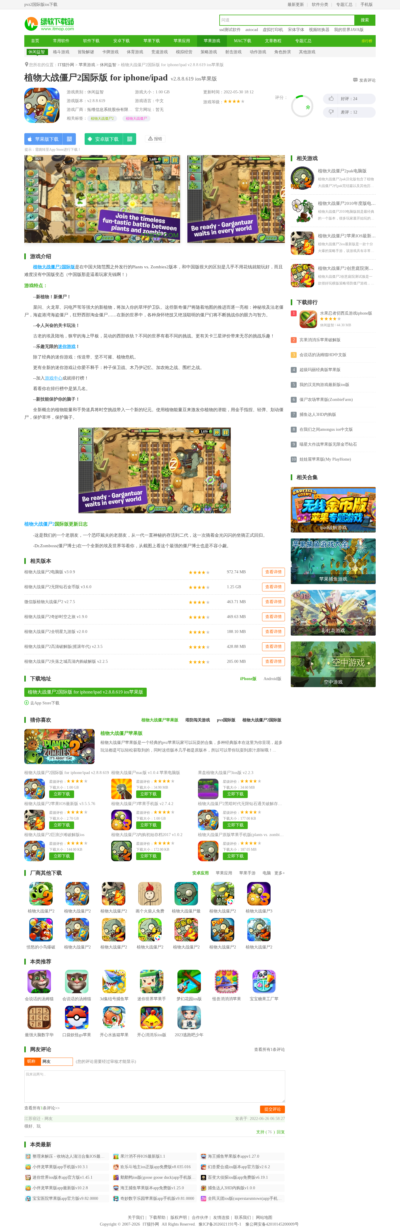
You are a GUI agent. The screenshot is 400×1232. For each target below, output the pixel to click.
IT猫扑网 (66, 65)
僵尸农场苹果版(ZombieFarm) (326, 399)
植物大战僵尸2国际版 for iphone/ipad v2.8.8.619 (66, 773)
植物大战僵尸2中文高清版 (77, 915)
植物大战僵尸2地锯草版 (150, 951)
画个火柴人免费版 (150, 915)
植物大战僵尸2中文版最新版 (222, 915)
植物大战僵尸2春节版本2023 (222, 951)
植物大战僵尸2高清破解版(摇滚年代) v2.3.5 (63, 646)
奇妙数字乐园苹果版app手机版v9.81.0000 (157, 1198)
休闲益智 (36, 52)
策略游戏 (209, 52)
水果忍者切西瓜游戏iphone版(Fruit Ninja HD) (346, 313)
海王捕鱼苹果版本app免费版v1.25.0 (152, 1188)
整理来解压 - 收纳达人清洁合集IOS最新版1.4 (71, 1156)
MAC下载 (242, 41)
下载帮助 (157, 1217)
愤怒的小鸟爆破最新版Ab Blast (41, 951)
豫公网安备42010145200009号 (272, 1224)
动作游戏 (258, 52)
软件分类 (320, 4)
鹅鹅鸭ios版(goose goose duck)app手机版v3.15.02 (158, 1177)
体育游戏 (135, 52)
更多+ (279, 873)
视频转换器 (319, 30)
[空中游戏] (333, 643)
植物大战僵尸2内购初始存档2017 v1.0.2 (146, 835)
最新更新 (296, 4)
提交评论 (272, 1109)
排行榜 (367, 41)
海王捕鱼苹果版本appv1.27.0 (233, 1156)
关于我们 (136, 1217)
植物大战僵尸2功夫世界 (113, 951)
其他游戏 (307, 52)
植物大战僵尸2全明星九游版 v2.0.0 (55, 631)
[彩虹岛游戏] (333, 592)
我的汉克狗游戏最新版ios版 (324, 384)
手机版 (366, 4)
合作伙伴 (200, 1217)
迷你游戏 (67, 346)
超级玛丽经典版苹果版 (320, 370)
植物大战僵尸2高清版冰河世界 (77, 951)
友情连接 (221, 1217)
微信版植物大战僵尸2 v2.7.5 (49, 602)
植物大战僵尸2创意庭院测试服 (186, 951)
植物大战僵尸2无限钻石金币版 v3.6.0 (57, 587)
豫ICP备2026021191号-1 (220, 1224)
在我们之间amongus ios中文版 (326, 429)
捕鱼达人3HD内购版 (318, 414)
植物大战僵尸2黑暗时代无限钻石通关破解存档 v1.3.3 (246, 804)
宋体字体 (296, 30)
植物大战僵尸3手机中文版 (259, 915)
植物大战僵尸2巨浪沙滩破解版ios (54, 835)
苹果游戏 (212, 41)
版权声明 (178, 1217)
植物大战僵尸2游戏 (41, 915)
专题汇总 (344, 4)
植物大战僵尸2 (102, 118)
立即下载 (62, 794)
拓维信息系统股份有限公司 (111, 109)
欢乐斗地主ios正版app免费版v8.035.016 (155, 1167)
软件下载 (91, 41)
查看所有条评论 (269, 1049)
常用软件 (61, 41)
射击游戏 (233, 52)
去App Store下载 (44, 703)
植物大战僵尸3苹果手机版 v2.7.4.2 (142, 804)
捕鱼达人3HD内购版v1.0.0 (231, 1188)
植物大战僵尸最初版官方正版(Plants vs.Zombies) (186, 924)
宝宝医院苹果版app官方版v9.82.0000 (65, 1198)
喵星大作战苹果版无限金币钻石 (328, 444)
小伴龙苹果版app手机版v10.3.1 (60, 1167)
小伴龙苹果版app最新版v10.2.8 (60, 1188)
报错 (157, 139)
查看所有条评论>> (42, 1108)
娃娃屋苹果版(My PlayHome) (325, 459)
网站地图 (264, 1217)
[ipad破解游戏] (333, 489)
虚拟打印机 (273, 30)
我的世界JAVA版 (349, 30)
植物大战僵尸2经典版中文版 (113, 915)
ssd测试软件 (230, 30)
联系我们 (243, 1217)
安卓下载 (121, 41)
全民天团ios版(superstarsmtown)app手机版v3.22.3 (246, 1198)
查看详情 (273, 572)
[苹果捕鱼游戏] (333, 540)
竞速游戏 (159, 52)
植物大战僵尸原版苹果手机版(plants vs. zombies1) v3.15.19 (250, 835)
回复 (281, 1132)
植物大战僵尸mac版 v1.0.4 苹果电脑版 (145, 773)
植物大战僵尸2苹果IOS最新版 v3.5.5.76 (59, 804)
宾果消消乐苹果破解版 (320, 340)
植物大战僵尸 (136, 118)
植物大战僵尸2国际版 (54, 267)
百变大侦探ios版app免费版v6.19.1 (238, 1177)
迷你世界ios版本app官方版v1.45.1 (63, 1177)
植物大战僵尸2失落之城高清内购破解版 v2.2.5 (66, 661)
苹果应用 (182, 41)
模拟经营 (184, 52)
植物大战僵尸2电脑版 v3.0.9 (49, 572)
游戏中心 (53, 378)
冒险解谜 (86, 52)
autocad (251, 30)
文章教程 (273, 41)
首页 (35, 41)
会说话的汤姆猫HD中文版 (323, 355)
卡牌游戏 (110, 52)
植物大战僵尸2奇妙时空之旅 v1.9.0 (55, 617)
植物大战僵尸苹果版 (121, 733)
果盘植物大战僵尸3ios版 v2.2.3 (225, 773)
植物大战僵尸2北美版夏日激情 (259, 951)
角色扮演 (282, 52)
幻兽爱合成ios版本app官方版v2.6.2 (239, 1167)
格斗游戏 (61, 52)
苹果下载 (151, 41)
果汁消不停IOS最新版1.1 (142, 1156)
